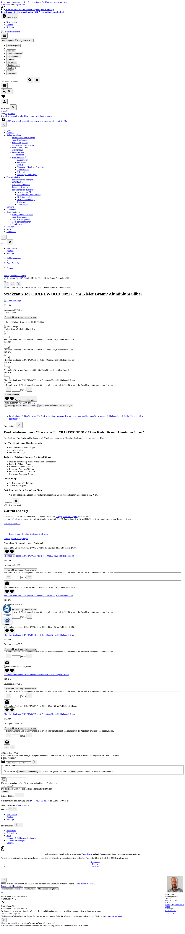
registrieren (10, 113)
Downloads (12, 74)
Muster (10, 71)
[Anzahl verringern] (8, 389)
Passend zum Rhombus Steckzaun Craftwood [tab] (29, 534)
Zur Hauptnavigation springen (54, 2)
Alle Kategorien (14, 46)
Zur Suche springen (32, 2)
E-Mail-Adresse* (8, 758)
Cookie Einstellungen (16, 840)
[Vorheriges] (4, 124)
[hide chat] (3, 904)
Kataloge (10, 27)
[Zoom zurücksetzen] (12, 284)
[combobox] (13, 81)
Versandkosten (86, 854)
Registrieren (20, 5)
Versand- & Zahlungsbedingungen (21, 838)
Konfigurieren (30, 889)
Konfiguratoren (13, 65)
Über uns (11, 51)
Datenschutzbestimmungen (29, 772)
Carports (11, 59)
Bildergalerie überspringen (15, 275)
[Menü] (4, 36)
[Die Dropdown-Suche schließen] (37, 80)
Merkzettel (51, 116)
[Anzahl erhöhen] (29, 389)
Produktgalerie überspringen (16, 538)
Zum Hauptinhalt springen (12, 2)
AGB (73, 772)
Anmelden (6, 5)
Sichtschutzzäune (15, 54)
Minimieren (170, 913)
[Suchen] (30, 80)
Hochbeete (12, 62)
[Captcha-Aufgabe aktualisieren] (4, 779)
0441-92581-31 (171, 901)
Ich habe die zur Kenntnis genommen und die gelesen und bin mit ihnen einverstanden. (60, 771)
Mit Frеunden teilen (27, 405)
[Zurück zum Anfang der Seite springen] (4, 880)
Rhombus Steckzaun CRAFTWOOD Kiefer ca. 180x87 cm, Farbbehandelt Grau (38, 350)
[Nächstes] (4, 237)
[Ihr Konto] (4, 101)
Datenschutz (12, 833)
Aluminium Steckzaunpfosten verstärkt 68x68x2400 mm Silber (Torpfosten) (36, 370)
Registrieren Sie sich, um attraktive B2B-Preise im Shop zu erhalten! (32, 12)
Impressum (11, 830)
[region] (92, 283)
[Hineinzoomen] (18, 284)
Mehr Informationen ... (85, 884)
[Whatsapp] (3, 850)
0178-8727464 (170, 911)
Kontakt (10, 24)
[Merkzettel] (3, 97)
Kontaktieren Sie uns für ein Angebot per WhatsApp (30, 9)
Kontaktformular (22, 805)
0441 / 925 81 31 (38, 801)
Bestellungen (40, 116)
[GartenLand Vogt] (92, 301)
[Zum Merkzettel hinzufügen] (9, 552)
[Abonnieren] (34, 762)
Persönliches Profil (18, 116)
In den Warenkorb (12, 395)
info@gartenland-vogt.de (66, 516)
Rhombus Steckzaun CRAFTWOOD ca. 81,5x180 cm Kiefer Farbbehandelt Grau (39, 360)
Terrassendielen (14, 57)
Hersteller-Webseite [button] (12, 523)
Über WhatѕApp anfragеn (62, 405)
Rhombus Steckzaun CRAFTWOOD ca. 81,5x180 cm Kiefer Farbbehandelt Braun (39, 380)
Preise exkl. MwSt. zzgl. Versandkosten (20, 317)
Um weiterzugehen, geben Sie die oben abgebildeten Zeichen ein (29, 783)
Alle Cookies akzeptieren (48, 889)
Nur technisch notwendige (12, 889)
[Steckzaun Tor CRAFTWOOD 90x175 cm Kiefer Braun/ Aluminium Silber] (37, 278)
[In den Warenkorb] (7, 583)
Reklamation (12, 22)
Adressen (30, 116)
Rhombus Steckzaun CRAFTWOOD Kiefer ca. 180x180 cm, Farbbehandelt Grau (39, 339)
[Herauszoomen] (6, 284)
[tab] (76, 416)
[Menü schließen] (13, 107)
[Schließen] (5, 281)
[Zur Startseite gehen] (10, 32)
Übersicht (5, 116)
